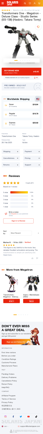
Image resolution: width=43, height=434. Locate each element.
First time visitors (9, 352)
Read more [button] (7, 255)
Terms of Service (9, 399)
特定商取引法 (7, 406)
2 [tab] (20, 60)
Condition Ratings (9, 359)
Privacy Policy (7, 402)
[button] (6, 10)
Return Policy (7, 384)
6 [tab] (29, 60)
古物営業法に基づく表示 (11, 409)
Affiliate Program (9, 396)
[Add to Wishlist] (38, 27)
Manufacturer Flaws (9, 366)
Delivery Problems (9, 377)
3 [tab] (23, 60)
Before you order (9, 356)
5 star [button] (5, 192)
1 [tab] (16, 60)
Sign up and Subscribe (16, 342)
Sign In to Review (18, 221)
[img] (9, 245)
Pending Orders (8, 374)
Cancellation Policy (9, 381)
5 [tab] (27, 60)
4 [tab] (25, 60)
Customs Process (9, 362)
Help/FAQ (5, 387)
